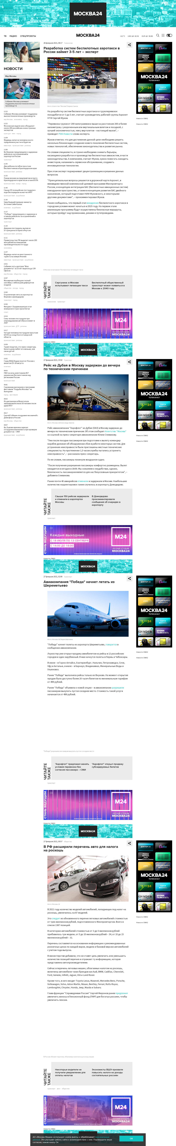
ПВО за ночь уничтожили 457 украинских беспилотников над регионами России (17, 375)
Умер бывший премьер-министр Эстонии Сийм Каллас (17, 203)
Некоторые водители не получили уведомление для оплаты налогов (70, 1072)
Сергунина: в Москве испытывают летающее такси (71, 284)
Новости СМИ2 (49, 342)
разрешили (118, 687)
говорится (111, 644)
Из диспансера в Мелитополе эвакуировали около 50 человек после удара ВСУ (20, 403)
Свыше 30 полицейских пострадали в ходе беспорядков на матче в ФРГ (19, 191)
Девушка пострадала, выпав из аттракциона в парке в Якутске (17, 229)
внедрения (93, 203)
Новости (13, 69)
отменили (82, 481)
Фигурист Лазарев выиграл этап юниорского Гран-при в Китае (18, 307)
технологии (51, 302)
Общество (68, 841)
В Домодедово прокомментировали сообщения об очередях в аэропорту (106, 500)
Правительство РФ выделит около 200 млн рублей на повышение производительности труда (20, 242)
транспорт (8, 160)
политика (7, 208)
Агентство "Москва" (115, 431)
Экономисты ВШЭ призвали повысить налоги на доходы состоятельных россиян (107, 1072)
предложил (122, 993)
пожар (18, 184)
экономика (18, 119)
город (25, 119)
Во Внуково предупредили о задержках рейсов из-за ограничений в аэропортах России (20, 154)
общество (18, 274)
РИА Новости (66, 134)
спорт (6, 312)
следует (56, 918)
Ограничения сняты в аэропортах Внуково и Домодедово (18, 295)
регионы (28, 145)
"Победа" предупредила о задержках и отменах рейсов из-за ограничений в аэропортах (20, 216)
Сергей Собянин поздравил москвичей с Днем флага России (21, 416)
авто (58, 1089)
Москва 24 (88, 35)
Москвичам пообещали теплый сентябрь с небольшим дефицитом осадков (19, 282)
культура (7, 133)
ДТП (17, 326)
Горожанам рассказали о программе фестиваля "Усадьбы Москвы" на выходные (19, 389)
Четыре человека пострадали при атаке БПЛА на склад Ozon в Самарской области (21, 334)
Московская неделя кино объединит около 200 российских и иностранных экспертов (20, 128)
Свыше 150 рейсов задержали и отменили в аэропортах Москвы (72, 499)
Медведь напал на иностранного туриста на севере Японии (18, 255)
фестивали (14, 395)
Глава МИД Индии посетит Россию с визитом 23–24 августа (19, 362)
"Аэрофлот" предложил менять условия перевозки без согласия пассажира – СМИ (72, 767)
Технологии (68, 43)
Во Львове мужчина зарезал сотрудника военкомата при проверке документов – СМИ (20, 429)
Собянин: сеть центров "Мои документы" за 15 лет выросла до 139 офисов (20, 268)
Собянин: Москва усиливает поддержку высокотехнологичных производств (20, 103)
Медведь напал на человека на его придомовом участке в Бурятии (18, 141)
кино (13, 133)
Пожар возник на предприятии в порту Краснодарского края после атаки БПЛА (21, 179)
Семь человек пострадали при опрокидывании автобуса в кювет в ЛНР (19, 320)
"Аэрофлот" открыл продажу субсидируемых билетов (107, 765)
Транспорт (68, 360)
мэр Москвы (8, 119)
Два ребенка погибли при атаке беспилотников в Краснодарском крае (20, 167)
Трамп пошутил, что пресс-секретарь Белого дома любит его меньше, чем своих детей (20, 349)
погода (15, 288)
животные (7, 145)
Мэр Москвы (10, 76)
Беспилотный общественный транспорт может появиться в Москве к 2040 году (108, 285)
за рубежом (20, 196)
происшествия (17, 145)
